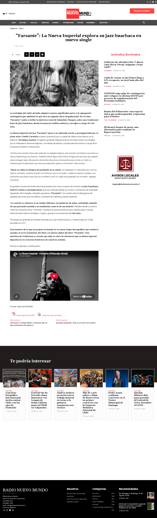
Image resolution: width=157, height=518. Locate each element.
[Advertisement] (78, 436)
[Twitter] (147, 2)
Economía (107, 86)
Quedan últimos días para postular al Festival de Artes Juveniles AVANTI (142, 399)
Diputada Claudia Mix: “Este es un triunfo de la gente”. (76, 323)
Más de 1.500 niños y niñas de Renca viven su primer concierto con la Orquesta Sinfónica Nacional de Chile (91, 402)
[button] (144, 22)
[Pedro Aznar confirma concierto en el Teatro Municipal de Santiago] (117, 378)
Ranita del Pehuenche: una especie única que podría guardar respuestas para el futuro (124, 114)
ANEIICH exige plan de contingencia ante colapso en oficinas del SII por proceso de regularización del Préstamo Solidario (124, 97)
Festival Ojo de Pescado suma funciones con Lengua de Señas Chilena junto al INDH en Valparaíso (39, 400)
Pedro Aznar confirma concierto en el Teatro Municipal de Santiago (116, 399)
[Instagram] (150, 2)
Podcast (107, 135)
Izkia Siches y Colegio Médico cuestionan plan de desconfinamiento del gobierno (28, 324)
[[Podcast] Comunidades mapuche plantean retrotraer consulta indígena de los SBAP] (150, 506)
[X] (32, 54)
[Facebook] (26, 54)
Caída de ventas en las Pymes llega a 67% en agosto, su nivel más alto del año (124, 80)
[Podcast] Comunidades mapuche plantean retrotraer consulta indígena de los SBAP (132, 506)
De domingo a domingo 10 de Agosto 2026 (131, 494)
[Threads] (13, 510)
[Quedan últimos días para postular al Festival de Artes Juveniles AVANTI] (142, 378)
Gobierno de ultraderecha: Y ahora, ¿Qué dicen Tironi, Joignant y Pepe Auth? (123, 64)
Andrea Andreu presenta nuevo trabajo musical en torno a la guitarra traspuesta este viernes (65, 400)
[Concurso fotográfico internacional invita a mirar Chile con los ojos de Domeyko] (14, 378)
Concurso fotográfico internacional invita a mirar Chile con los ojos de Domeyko (13, 400)
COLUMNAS (107, 70)
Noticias (107, 104)
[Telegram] (153, 2)
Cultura (21, 28)
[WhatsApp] (37, 54)
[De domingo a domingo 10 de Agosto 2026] (150, 495)
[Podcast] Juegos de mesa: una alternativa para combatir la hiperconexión (121, 130)
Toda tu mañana (110, 120)
